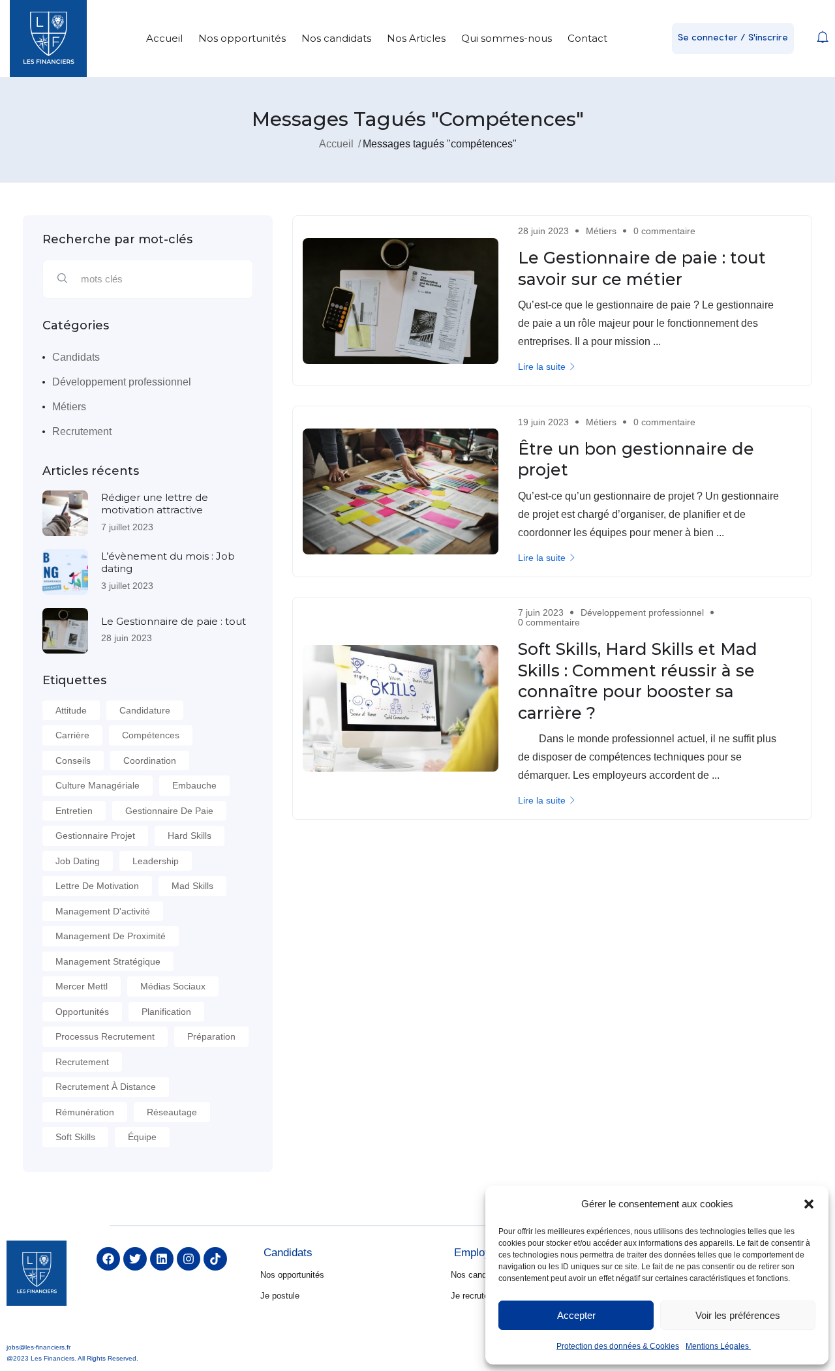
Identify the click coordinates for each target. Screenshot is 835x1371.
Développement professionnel (121, 381)
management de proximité (110, 936)
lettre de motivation (97, 886)
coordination (149, 760)
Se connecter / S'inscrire (733, 38)
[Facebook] (108, 1259)
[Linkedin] (162, 1259)
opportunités (82, 1011)
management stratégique (107, 961)
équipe (142, 1137)
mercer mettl (81, 986)
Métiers (69, 406)
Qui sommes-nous (506, 38)
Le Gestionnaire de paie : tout (173, 621)
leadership (155, 861)
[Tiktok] (215, 1259)
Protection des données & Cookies (617, 1346)
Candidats (76, 357)
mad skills (192, 886)
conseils (73, 760)
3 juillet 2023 (127, 585)
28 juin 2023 (126, 638)
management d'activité (102, 911)
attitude (71, 710)
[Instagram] (188, 1259)
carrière (72, 735)
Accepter (576, 1315)
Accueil (164, 38)
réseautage (172, 1112)
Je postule (279, 1296)
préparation (211, 1036)
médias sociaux (172, 986)
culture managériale (97, 785)
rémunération (84, 1112)
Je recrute (470, 1296)
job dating (77, 861)
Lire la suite (542, 366)
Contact (587, 38)
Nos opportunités (242, 38)
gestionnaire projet (95, 835)
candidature (144, 710)
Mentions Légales (718, 1346)
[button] (808, 1204)
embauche (194, 785)
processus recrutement (105, 1036)
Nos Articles (416, 38)
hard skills (189, 835)
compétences (150, 735)
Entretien (74, 811)
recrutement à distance (105, 1086)
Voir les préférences (737, 1315)
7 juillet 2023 (127, 527)
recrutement (82, 1062)
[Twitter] (135, 1259)
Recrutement (82, 431)
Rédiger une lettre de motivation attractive (154, 504)
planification (166, 1011)
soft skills (75, 1137)
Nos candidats (336, 38)
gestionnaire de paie (169, 811)
